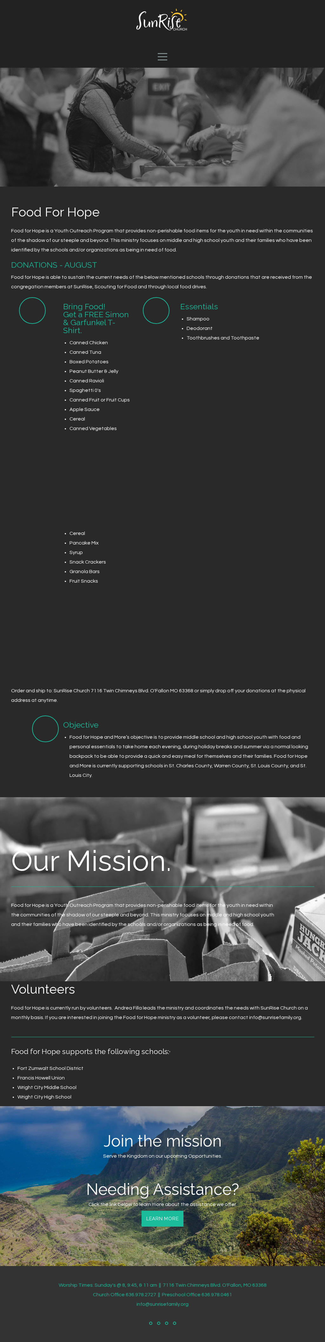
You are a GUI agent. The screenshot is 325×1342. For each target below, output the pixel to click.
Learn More (162, 1219)
